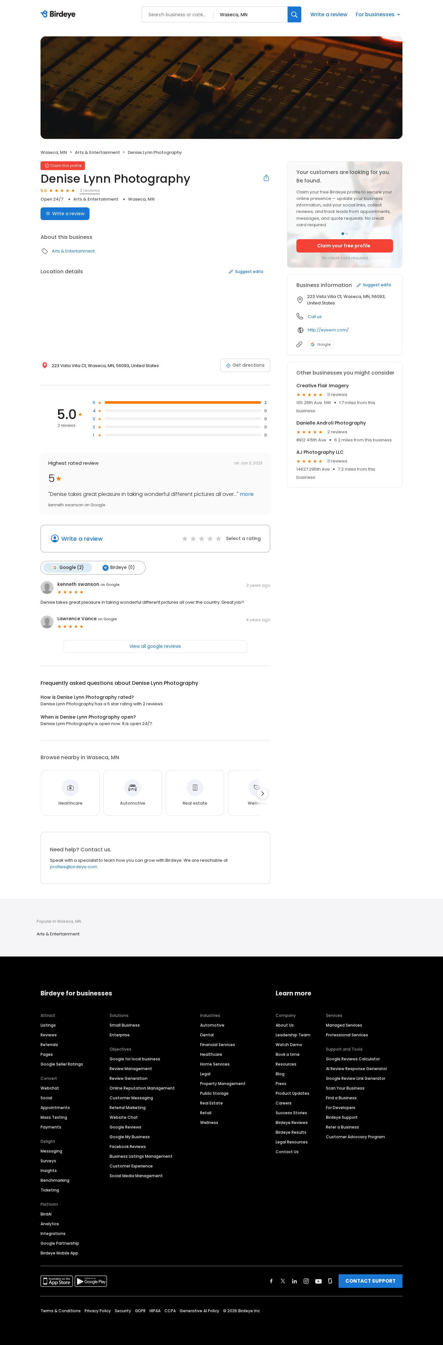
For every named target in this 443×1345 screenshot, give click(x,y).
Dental (207, 1035)
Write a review (328, 14)
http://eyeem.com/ (328, 330)
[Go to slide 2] (347, 234)
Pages (47, 1054)
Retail (205, 1113)
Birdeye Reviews (292, 1122)
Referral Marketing (128, 1107)
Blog (280, 1074)
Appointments (55, 1107)
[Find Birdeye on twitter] (283, 1281)
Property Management (222, 1083)
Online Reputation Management (142, 1088)
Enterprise (120, 1035)
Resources (286, 1064)
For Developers (340, 1107)
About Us (285, 1025)
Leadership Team (293, 1035)
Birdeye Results (291, 1132)
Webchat (50, 1088)
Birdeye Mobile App (59, 1253)
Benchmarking (55, 1180)
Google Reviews (125, 1127)
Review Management (131, 1068)
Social (46, 1098)
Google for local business (135, 1059)
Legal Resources (292, 1142)
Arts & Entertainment (97, 152)
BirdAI (46, 1214)
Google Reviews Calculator (353, 1059)
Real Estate (211, 1103)
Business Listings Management (141, 1156)
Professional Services (347, 1035)
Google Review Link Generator (355, 1078)
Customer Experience (131, 1166)
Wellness (209, 1122)
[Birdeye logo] (59, 14)
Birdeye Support (342, 1117)
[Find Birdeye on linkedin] (294, 1281)
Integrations (53, 1233)
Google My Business (130, 1137)
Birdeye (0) (122, 567)
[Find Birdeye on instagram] (306, 1281)
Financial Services (217, 1044)
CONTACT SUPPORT (370, 1280)
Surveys (48, 1161)
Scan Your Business (345, 1088)
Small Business (125, 1025)
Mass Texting (54, 1117)
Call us (315, 317)
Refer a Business (342, 1127)
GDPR (140, 1311)
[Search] (294, 14)
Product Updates (292, 1093)
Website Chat (124, 1117)
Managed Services (344, 1025)
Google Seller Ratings (62, 1064)
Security (123, 1311)
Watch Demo (289, 1044)
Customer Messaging (131, 1098)
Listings (48, 1025)
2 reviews (90, 190)
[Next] (262, 793)
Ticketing (50, 1190)
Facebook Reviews (128, 1146)
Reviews (49, 1035)
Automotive (212, 1025)
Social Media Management (136, 1175)
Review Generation (129, 1078)
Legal (205, 1074)
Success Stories (291, 1113)
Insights (49, 1170)
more (246, 494)
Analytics (50, 1224)
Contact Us (287, 1151)
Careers (284, 1103)
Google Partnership (60, 1243)
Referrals (49, 1044)
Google (323, 344)
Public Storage (214, 1093)
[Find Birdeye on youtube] (318, 1281)
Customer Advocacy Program (355, 1137)
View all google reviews (155, 646)
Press (281, 1083)
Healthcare (211, 1054)
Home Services (215, 1064)
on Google (110, 584)
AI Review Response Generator (356, 1068)
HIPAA (155, 1311)
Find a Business (341, 1098)
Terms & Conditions (61, 1311)
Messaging (51, 1151)
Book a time (288, 1054)
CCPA (170, 1311)
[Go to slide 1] (342, 233)
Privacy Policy (98, 1311)
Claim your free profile (343, 245)
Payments (51, 1127)
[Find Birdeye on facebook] (271, 1281)
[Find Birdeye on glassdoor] (330, 1281)
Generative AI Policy (199, 1311)
